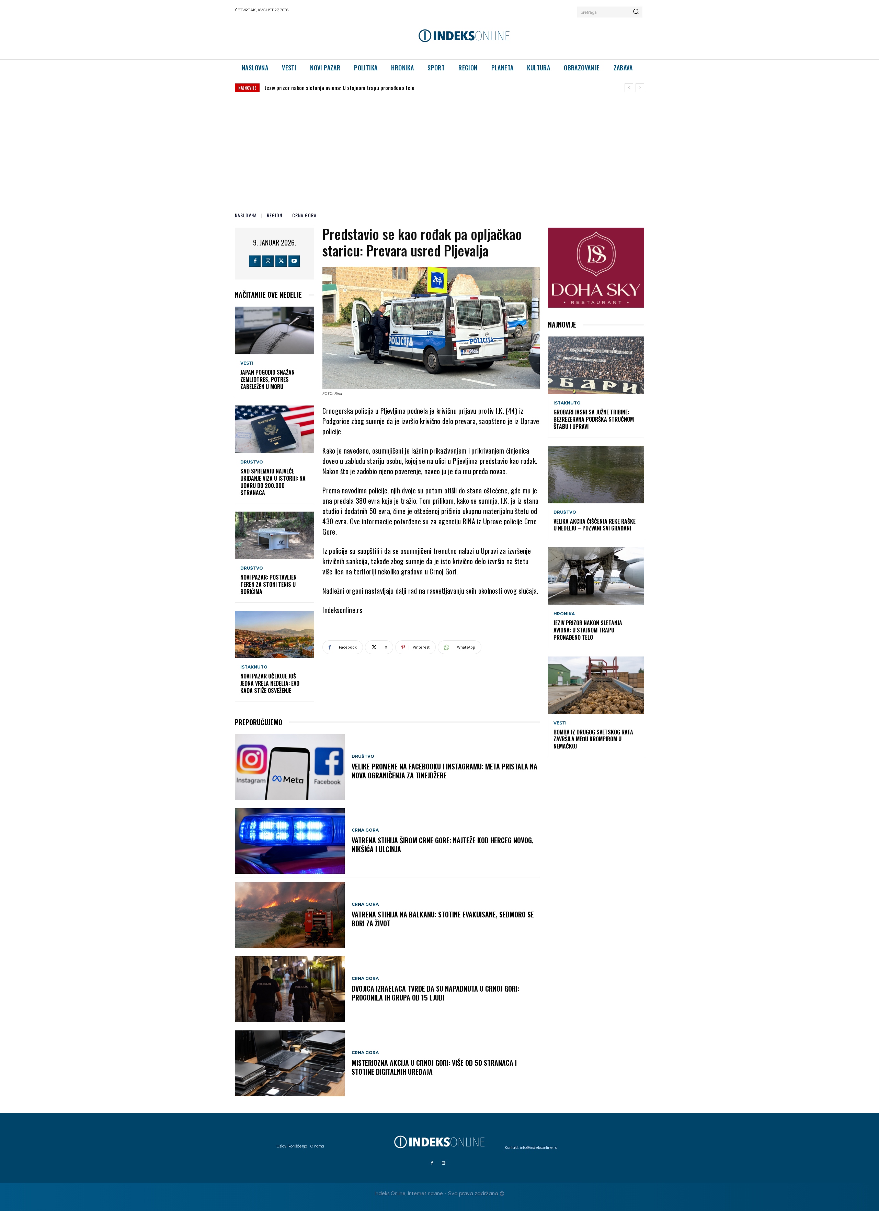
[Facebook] (255, 261)
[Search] (635, 12)
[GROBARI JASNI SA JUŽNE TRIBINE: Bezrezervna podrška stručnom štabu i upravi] (596, 365)
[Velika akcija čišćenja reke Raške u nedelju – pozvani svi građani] (596, 474)
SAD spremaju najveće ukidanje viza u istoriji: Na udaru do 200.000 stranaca (273, 481)
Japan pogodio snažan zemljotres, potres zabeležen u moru (267, 379)
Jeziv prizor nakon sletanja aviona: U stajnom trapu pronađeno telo (587, 630)
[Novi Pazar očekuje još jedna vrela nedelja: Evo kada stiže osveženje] (274, 635)
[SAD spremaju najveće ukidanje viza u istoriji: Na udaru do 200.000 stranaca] (274, 429)
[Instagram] (268, 261)
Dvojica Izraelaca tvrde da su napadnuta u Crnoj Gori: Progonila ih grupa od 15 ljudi (435, 993)
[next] (640, 87)
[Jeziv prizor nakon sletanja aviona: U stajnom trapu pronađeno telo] (596, 576)
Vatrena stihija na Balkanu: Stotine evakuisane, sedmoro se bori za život (443, 918)
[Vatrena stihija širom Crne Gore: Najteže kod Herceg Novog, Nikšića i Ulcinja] (290, 841)
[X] (281, 261)
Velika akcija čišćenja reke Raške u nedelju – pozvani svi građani (594, 525)
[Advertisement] (439, 151)
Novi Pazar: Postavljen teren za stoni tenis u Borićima (268, 584)
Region (274, 215)
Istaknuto (253, 667)
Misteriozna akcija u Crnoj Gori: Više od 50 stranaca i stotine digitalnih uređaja (434, 1067)
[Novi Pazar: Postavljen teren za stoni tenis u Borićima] (274, 535)
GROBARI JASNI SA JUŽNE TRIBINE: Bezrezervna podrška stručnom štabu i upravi (593, 419)
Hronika (564, 614)
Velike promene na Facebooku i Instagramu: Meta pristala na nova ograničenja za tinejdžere (444, 770)
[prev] (629, 87)
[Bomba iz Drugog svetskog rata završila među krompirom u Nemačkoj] (596, 685)
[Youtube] (294, 261)
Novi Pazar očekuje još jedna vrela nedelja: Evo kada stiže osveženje (269, 683)
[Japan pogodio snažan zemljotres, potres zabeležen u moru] (274, 330)
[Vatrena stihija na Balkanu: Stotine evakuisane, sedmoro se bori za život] (290, 915)
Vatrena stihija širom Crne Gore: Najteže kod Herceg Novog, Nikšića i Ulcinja (443, 844)
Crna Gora (304, 215)
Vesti (246, 363)
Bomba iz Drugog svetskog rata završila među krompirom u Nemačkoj (342, 87)
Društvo (251, 462)
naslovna (246, 215)
